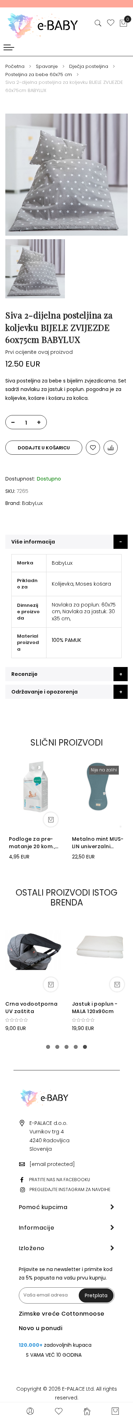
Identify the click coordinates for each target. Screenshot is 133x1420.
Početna (14, 66)
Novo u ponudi (41, 1328)
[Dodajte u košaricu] (51, 819)
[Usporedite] (111, 448)
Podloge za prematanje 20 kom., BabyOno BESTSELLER (32, 842)
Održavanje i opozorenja (44, 691)
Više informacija (33, 541)
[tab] (66, 542)
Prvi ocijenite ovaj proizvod (39, 352)
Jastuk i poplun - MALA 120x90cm (95, 1007)
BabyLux (32, 503)
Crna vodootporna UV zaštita (31, 1007)
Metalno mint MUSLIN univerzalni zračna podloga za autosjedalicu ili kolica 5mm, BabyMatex (97, 842)
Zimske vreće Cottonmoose (62, 1314)
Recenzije (24, 674)
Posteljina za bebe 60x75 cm (38, 74)
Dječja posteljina (88, 66)
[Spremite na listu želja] (93, 448)
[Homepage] (87, 1411)
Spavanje (47, 66)
